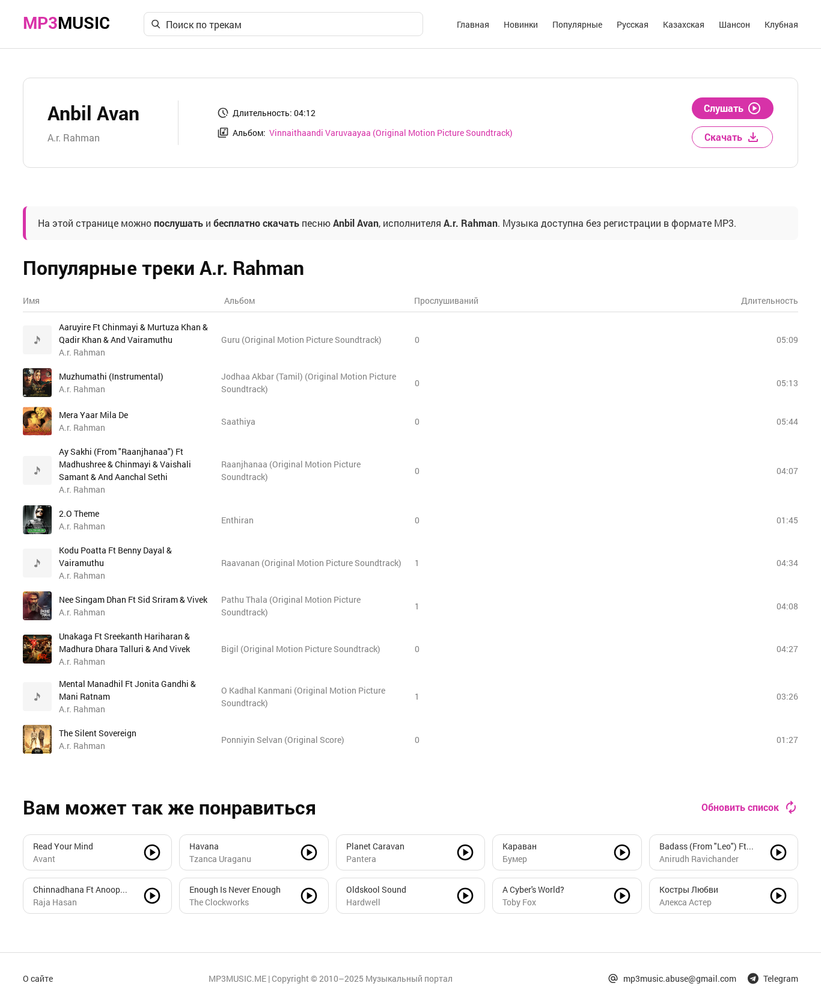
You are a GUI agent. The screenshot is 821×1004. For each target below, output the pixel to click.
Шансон (734, 24)
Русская (633, 24)
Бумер (514, 858)
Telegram (780, 978)
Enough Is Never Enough (235, 889)
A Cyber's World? (533, 889)
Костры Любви (688, 889)
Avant (44, 858)
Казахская (683, 24)
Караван (519, 846)
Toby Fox (519, 902)
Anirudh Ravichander (699, 858)
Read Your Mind (63, 846)
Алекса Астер (685, 902)
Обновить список (740, 807)
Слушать (723, 108)
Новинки (521, 24)
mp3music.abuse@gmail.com (679, 978)
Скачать (723, 137)
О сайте (38, 978)
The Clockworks (219, 902)
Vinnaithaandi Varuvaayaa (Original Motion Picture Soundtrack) (391, 132)
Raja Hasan (55, 902)
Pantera (361, 858)
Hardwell (363, 902)
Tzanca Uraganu (220, 858)
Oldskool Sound (376, 889)
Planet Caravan (375, 846)
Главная (473, 24)
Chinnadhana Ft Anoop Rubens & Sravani (76, 890)
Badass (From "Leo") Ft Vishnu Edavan (702, 846)
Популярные (577, 24)
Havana (204, 846)
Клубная (781, 24)
